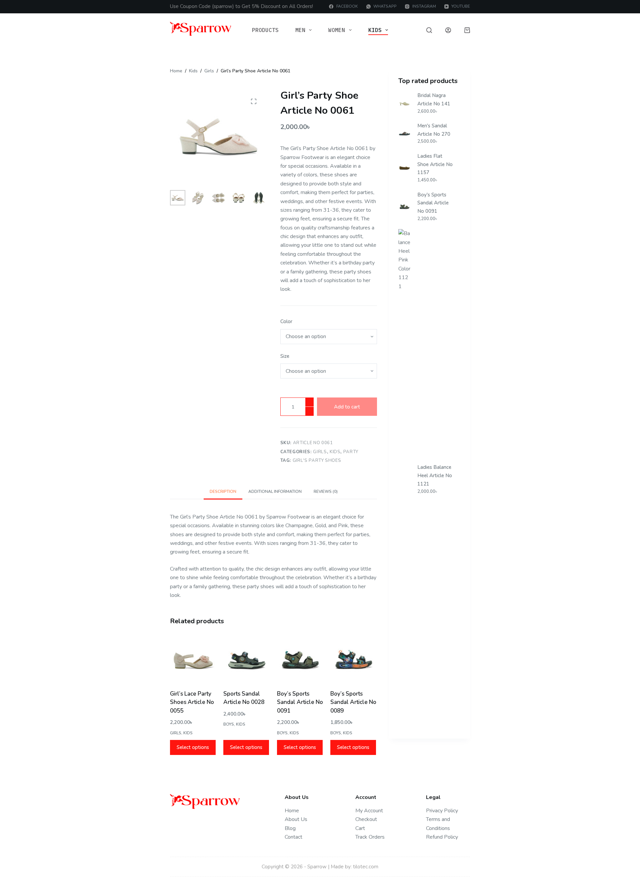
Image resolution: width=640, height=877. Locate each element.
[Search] (429, 30)
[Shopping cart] (467, 30)
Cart (360, 828)
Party (350, 452)
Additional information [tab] (275, 491)
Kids (375, 30)
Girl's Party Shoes (317, 461)
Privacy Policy (442, 810)
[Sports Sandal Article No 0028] (246, 659)
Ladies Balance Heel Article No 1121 (434, 475)
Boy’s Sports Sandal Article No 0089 (353, 702)
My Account (369, 810)
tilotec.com (365, 866)
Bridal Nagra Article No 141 (433, 99)
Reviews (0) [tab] (326, 491)
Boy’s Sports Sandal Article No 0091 (300, 702)
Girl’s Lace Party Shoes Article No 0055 (192, 702)
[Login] (448, 30)
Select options (193, 747)
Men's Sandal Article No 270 (433, 129)
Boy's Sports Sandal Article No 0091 (433, 203)
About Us (296, 819)
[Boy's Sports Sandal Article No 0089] (353, 659)
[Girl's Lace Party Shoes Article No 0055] (193, 659)
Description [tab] (223, 491)
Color (286, 321)
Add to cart (347, 406)
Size (284, 356)
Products (265, 30)
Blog (290, 828)
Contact (293, 837)
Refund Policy (442, 837)
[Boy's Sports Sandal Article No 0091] (300, 659)
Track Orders (370, 837)
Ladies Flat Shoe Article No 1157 (435, 164)
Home (292, 810)
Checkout (366, 819)
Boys (228, 724)
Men (300, 30)
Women (336, 30)
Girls (320, 452)
